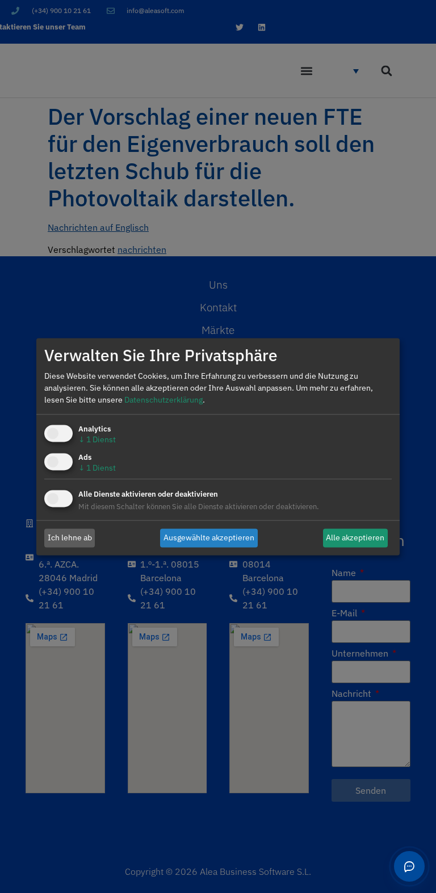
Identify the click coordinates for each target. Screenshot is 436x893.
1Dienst (97, 439)
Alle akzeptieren (355, 537)
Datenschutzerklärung (163, 400)
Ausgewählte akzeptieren (209, 537)
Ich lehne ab (70, 537)
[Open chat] (409, 866)
